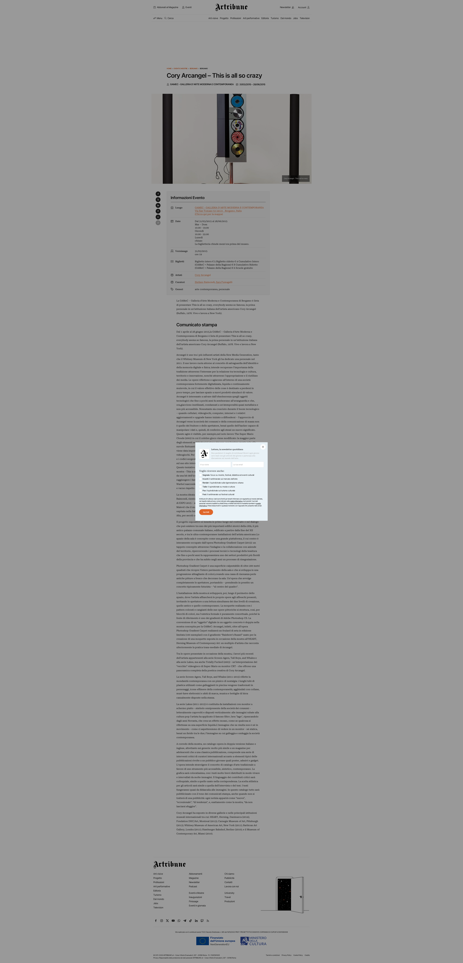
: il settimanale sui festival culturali (218, 494)
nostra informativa (236, 501)
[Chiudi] (263, 447)
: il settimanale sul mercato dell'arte (220, 479)
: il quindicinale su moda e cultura (219, 486)
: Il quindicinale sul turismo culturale (219, 490)
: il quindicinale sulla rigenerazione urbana (223, 483)
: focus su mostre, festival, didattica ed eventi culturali (228, 475)
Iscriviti (206, 512)
